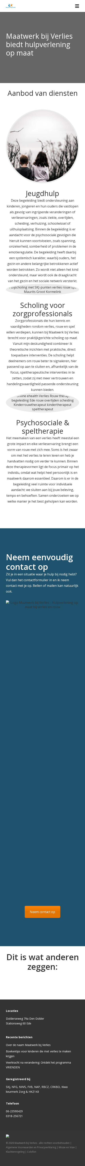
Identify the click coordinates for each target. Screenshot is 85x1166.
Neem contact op (42, 912)
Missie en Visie (67, 1147)
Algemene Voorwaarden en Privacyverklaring (31, 1147)
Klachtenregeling (15, 1151)
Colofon (31, 1151)
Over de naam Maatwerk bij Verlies (28, 1045)
